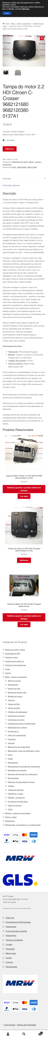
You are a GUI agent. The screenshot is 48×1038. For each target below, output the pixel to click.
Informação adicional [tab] (11, 185)
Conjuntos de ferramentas (15, 665)
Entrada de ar (13, 731)
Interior (8, 673)
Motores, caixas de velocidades (17, 813)
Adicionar (9, 148)
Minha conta (11, 953)
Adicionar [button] (24, 560)
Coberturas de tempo (16, 716)
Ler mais (24, 496)
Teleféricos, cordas (15, 794)
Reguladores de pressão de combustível (24, 766)
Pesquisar (24, 1034)
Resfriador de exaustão (17, 770)
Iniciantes (12, 739)
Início (7, 23)
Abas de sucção (14, 681)
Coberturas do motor (20, 162)
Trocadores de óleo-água (18, 801)
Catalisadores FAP (12, 653)
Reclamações (11, 966)
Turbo (10, 809)
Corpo (7, 669)
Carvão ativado (14, 708)
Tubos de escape (15, 805)
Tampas (11, 786)
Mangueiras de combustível (19, 747)
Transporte (10, 948)
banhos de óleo (14, 688)
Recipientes (10, 821)
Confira (9, 957)
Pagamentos (11, 926)
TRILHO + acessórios (16, 797)
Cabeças (11, 700)
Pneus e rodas (11, 817)
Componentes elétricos (14, 661)
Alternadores (13, 684)
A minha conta (8, 1034)
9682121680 (32, 167)
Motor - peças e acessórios (21, 23)
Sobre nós (10, 917)
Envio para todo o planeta (16, 931)
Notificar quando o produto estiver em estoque (24, 489)
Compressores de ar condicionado (21, 723)
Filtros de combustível (17, 735)
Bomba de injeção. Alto (17, 692)
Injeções (11, 743)
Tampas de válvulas (16, 790)
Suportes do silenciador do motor (21, 782)
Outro (10, 755)
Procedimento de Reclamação (18, 922)
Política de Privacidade (26, 1024)
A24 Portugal (10, 1024)
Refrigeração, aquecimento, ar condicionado (23, 825)
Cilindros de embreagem (17, 712)
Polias (10, 759)
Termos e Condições (14, 940)
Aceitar (7, 13)
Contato (9, 944)
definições (25, 9)
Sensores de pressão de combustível (22, 774)
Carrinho (9, 962)
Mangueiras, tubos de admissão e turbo (24, 751)
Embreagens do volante (17, 727)
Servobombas (13, 778)
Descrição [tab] (7, 178)
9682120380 (22, 167)
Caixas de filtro (14, 704)
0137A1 (13, 167)
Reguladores (13, 762)
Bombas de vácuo (15, 696)
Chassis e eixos (11, 657)
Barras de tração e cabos (15, 649)
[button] (42, 38)
